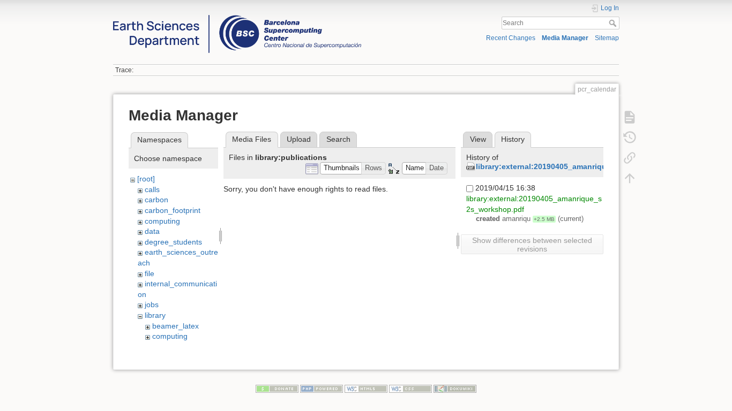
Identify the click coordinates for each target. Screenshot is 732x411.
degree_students (173, 242)
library (155, 315)
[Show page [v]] (629, 116)
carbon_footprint (172, 210)
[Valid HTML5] (366, 388)
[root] (146, 178)
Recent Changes (510, 38)
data (152, 231)
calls (152, 189)
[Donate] (277, 388)
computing (162, 221)
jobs (152, 304)
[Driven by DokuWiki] (455, 388)
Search (614, 23)
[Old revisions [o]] (629, 137)
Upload (299, 139)
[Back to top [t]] (629, 178)
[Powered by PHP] (321, 388)
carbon (156, 199)
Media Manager (565, 38)
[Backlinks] (629, 157)
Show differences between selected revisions (532, 244)
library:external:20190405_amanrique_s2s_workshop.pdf (579, 166)
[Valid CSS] (410, 388)
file (149, 273)
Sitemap (607, 38)
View (478, 139)
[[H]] (237, 17)
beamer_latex (175, 326)
